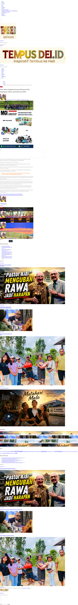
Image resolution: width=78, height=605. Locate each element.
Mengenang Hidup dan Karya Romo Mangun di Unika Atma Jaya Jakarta (12, 462)
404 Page (3, 2)
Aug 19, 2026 (14, 238)
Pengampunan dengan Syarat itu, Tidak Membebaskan (9, 10)
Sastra (2, 73)
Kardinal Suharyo (49, 451)
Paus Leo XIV (64, 451)
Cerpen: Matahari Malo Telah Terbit (4, 388)
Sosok (2, 75)
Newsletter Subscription (5, 9)
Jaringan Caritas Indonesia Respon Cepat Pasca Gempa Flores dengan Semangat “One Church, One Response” (16, 230)
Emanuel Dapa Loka (10, 99)
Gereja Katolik (32, 451)
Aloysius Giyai (2, 451)
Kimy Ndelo (53, 451)
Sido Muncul (23, 99)
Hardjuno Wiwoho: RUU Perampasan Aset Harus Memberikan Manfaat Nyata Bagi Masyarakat (13, 437)
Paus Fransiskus (58, 451)
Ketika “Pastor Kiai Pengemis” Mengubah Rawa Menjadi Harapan (9, 433)
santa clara (1, 453)
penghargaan (19, 99)
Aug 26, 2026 (14, 217)
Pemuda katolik (68, 451)
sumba (16, 453)
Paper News (24, 588)
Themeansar (29, 588)
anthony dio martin (7, 451)
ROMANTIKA (4, 76)
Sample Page (3, 15)
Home (2, 1)
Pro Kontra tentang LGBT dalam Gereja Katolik (8, 459)
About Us (3, 3)
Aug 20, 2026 (14, 227)
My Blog (3, 8)
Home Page (3, 7)
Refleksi (3, 70)
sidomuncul (27, 99)
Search (1, 239)
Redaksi (3, 14)
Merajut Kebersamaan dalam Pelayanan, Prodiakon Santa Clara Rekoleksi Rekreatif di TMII (13, 209)
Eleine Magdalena (18, 451)
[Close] (0, 603)
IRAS (2, 77)
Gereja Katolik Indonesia (37, 451)
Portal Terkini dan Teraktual (6, 11)
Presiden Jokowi (72, 451)
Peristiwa (3, 69)
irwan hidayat (44, 451)
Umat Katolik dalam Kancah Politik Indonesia (8, 461)
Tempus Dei (1, 40)
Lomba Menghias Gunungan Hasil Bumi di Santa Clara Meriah (11, 460)
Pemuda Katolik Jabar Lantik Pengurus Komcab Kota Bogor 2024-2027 (7, 247)
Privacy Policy (4, 13)
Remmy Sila (75, 451)
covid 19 (11, 451)
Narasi (2, 72)
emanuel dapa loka (26, 451)
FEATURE (3, 74)
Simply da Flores (12, 453)
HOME (3, 68)
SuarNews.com (2, 427)
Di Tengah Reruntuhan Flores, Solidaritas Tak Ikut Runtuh (7, 535)
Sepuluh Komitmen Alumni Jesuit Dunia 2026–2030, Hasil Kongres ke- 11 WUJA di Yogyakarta (13, 220)
